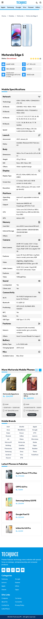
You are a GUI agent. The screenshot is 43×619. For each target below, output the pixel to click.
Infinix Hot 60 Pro (23, 528)
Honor (21, 433)
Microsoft (8, 442)
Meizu (22, 439)
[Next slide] (40, 370)
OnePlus (21, 445)
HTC (34, 433)
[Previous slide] (36, 370)
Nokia (35, 442)
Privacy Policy (19, 605)
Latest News (6, 609)
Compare (11, 415)
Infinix (37, 7)
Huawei (31, 7)
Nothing (8, 445)
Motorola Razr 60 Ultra (31, 395)
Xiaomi (8, 458)
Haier (8, 433)
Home (4, 16)
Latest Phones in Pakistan (14, 464)
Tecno (35, 451)
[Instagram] (13, 570)
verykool (8, 455)
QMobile (22, 448)
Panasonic (8, 448)
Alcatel (21, 427)
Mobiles (11, 16)
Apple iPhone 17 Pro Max (26, 473)
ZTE (21, 458)
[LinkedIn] (22, 570)
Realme (34, 448)
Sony (21, 451)
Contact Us (5, 605)
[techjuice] (10, 554)
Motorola (20, 16)
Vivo (24, 7)
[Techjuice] (21, 2)
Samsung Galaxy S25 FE (26, 500)
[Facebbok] (3, 570)
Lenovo (34, 436)
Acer (8, 427)
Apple (3, 7)
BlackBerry (21, 430)
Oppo (35, 445)
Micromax (34, 439)
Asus (8, 430)
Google (18, 7)
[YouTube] (18, 570)
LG (8, 439)
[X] (8, 570)
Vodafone (34, 455)
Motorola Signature (11, 394)
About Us (5, 602)
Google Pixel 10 (22, 514)
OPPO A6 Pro (21, 487)
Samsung (10, 7)
